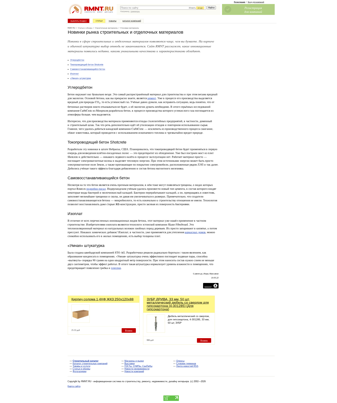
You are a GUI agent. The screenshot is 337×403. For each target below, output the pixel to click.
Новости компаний (134, 371)
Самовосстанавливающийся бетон (87, 69)
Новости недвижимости (136, 368)
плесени (116, 268)
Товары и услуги (81, 366)
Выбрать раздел (79, 21)
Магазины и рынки (134, 361)
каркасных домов (195, 232)
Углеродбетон (77, 60)
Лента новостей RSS (187, 366)
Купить (128, 330)
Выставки (129, 363)
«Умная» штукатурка (80, 78)
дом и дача (109, 12)
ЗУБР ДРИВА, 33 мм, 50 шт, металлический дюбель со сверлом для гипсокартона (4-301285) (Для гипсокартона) (178, 304)
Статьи (99, 21)
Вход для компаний (256, 2)
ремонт (100, 12)
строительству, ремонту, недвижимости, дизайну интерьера (157, 381)
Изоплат (74, 74)
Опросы (180, 361)
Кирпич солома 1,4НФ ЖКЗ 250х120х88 (102, 299)
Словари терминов (186, 363)
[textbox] (163, 8)
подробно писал (96, 188)
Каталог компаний (132, 21)
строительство (89, 12)
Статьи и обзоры (81, 368)
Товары (112, 21)
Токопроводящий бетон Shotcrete (86, 64)
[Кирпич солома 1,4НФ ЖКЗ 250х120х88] (81, 321)
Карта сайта (74, 386)
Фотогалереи (79, 371)
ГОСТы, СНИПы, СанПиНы (138, 366)
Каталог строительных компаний (90, 363)
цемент (151, 98)
